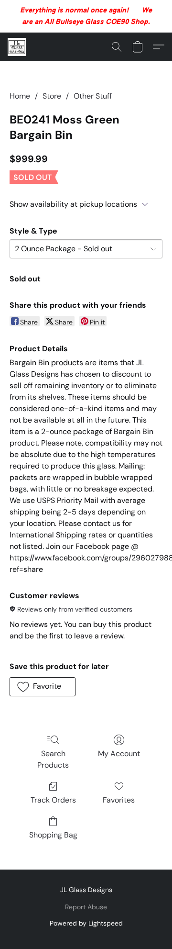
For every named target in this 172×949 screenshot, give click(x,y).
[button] (17, 47)
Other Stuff (93, 96)
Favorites (119, 800)
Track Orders (53, 800)
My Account (119, 753)
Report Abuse (86, 907)
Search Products (53, 759)
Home (20, 96)
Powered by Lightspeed (86, 923)
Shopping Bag (53, 835)
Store (52, 96)
